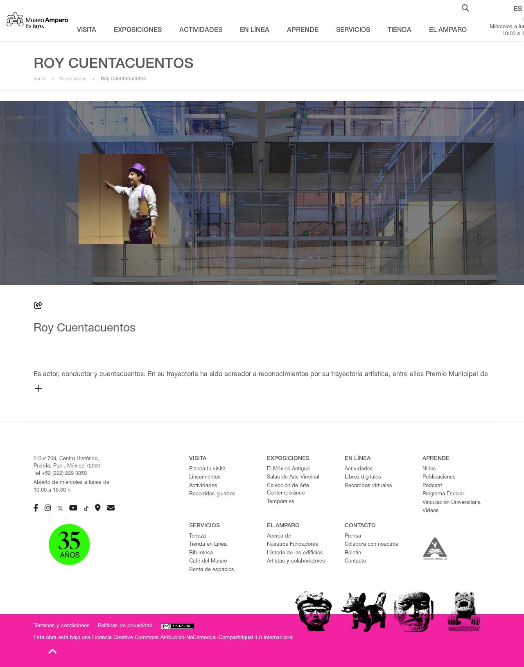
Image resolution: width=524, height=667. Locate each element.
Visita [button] (86, 30)
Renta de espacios (211, 570)
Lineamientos (205, 477)
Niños (429, 469)
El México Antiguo (288, 469)
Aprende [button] (302, 30)
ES (518, 10)
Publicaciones (439, 477)
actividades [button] (200, 30)
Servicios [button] (353, 30)
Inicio (39, 79)
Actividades (203, 486)
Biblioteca (201, 553)
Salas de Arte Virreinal (293, 477)
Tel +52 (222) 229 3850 (60, 473)
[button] (465, 7)
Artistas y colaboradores (296, 561)
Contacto (355, 561)
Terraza (197, 536)
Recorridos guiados (212, 494)
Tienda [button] (399, 30)
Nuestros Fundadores (292, 544)
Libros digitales (363, 477)
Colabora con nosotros (371, 544)
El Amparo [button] (448, 30)
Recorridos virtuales (368, 486)
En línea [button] (254, 30)
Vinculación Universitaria (451, 503)
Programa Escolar (443, 494)
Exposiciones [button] (138, 30)
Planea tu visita (207, 469)
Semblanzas (73, 79)
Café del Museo (208, 561)
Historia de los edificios (295, 553)
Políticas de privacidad (125, 626)
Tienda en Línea (208, 544)
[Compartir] (38, 306)
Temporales (280, 502)
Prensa (353, 536)
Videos (430, 511)
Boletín (353, 553)
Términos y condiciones (62, 626)
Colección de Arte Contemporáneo (288, 490)
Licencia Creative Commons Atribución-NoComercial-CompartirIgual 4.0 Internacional (193, 638)
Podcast (432, 486)
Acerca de (279, 536)
